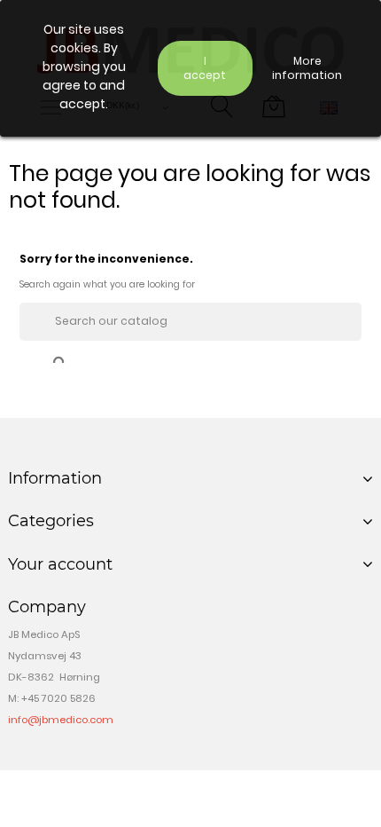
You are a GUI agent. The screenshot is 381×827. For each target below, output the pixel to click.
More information (307, 68)
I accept (204, 68)
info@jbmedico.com (60, 720)
